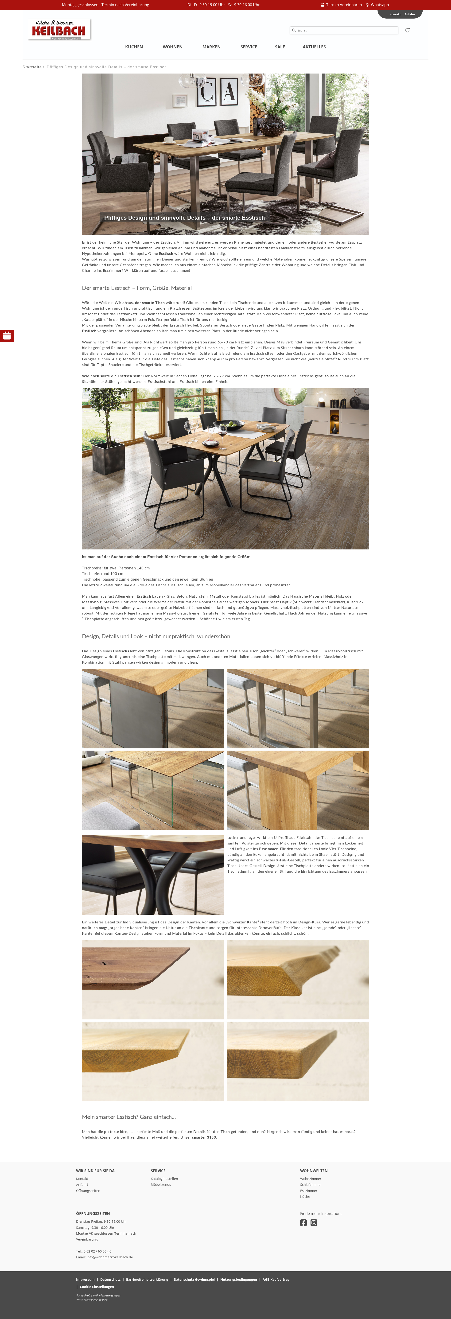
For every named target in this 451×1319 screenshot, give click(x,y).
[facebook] (303, 1223)
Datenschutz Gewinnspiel (194, 1279)
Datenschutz (110, 1279)
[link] (341, 5)
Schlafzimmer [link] (311, 1184)
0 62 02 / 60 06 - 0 (97, 1251)
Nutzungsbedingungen (238, 1279)
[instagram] (314, 1223)
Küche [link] (305, 1196)
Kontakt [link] (82, 1178)
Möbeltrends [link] (161, 1184)
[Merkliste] (408, 30)
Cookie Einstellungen (97, 1286)
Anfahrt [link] (409, 14)
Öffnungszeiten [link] (88, 1190)
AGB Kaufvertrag (276, 1279)
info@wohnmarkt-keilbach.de (110, 1257)
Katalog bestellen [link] (164, 1178)
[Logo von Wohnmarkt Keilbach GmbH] (60, 30)
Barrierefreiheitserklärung (147, 1279)
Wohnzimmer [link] (310, 1178)
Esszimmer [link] (308, 1190)
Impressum (85, 1279)
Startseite (32, 67)
